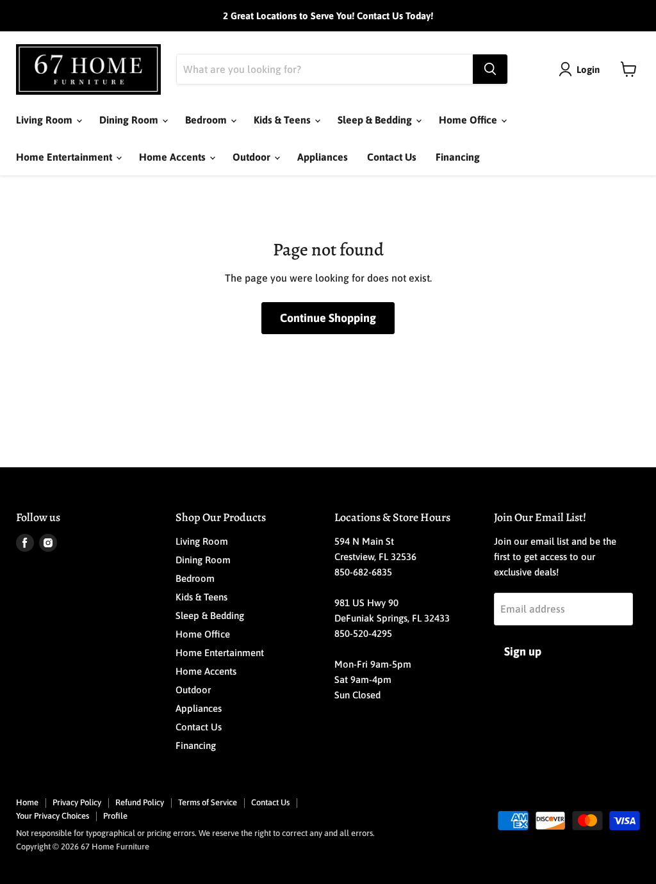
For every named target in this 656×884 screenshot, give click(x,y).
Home (27, 802)
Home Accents (173, 157)
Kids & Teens (283, 119)
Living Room (45, 119)
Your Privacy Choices (52, 816)
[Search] (490, 69)
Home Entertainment (65, 157)
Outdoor (253, 157)
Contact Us (391, 157)
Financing (458, 157)
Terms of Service (207, 802)
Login (588, 69)
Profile (115, 816)
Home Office (469, 119)
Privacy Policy (77, 802)
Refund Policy (139, 802)
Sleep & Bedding (376, 119)
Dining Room (130, 119)
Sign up (522, 651)
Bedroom (207, 119)
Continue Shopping (328, 318)
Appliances (322, 157)
